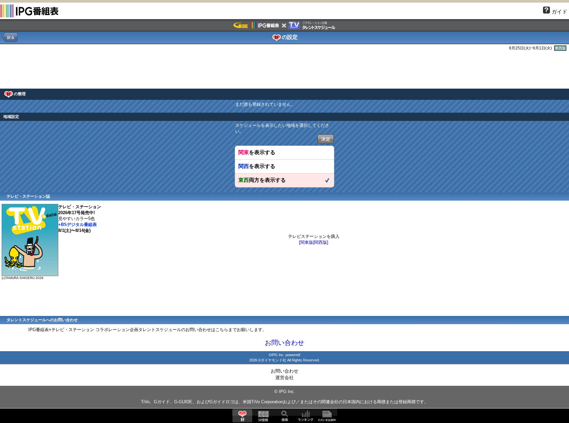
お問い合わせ (284, 342)
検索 (284, 416)
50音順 (263, 416)
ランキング (305, 416)
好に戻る (9, 37)
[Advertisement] (284, 68)
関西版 (320, 242)
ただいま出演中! (326, 416)
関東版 (306, 242)
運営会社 (284, 377)
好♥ (242, 416)
